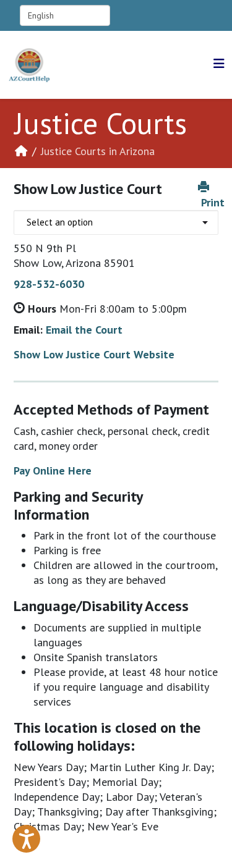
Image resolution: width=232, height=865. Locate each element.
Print (213, 202)
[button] (26, 839)
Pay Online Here (53, 470)
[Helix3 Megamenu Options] (219, 64)
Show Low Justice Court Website (94, 354)
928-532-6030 (49, 284)
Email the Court (84, 330)
